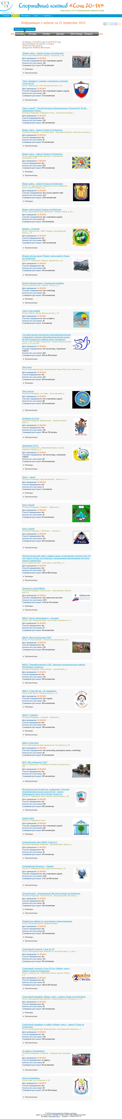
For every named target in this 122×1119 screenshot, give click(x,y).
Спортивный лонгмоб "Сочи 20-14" (38, 949)
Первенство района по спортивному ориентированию (47, 921)
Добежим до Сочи (30, 418)
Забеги (15, 16)
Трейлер (46, 16)
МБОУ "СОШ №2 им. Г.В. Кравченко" (39, 691)
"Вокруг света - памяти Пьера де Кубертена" (43, 53)
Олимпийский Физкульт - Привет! (38, 866)
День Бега (27, 367)
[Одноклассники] (119, 23)
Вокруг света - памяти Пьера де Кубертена (42, 130)
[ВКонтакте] (112, 23)
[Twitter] (108, 23)
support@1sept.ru (54, 1116)
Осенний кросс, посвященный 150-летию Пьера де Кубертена (51, 893)
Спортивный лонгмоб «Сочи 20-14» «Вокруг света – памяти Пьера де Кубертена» (46, 969)
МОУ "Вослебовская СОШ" (34, 762)
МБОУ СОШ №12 (30, 743)
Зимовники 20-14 (30, 446)
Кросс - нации (28, 477)
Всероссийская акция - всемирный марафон (43, 283)
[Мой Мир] (115, 23)
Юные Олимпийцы (31, 1078)
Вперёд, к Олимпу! (31, 229)
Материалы (26, 16)
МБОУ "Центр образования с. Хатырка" (40, 618)
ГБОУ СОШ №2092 (31, 311)
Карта (36, 16)
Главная (6, 16)
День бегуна (28, 391)
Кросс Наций (28, 505)
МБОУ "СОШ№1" (30, 715)
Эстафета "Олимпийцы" (33, 1051)
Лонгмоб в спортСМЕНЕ (33, 588)
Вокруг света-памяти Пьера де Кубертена (41, 209)
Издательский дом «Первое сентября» (63, 1113)
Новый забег (28, 818)
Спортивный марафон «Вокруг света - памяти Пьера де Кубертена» (54, 997)
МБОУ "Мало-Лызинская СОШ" (36, 637)
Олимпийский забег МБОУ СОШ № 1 (39, 842)
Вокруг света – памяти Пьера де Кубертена (42, 184)
